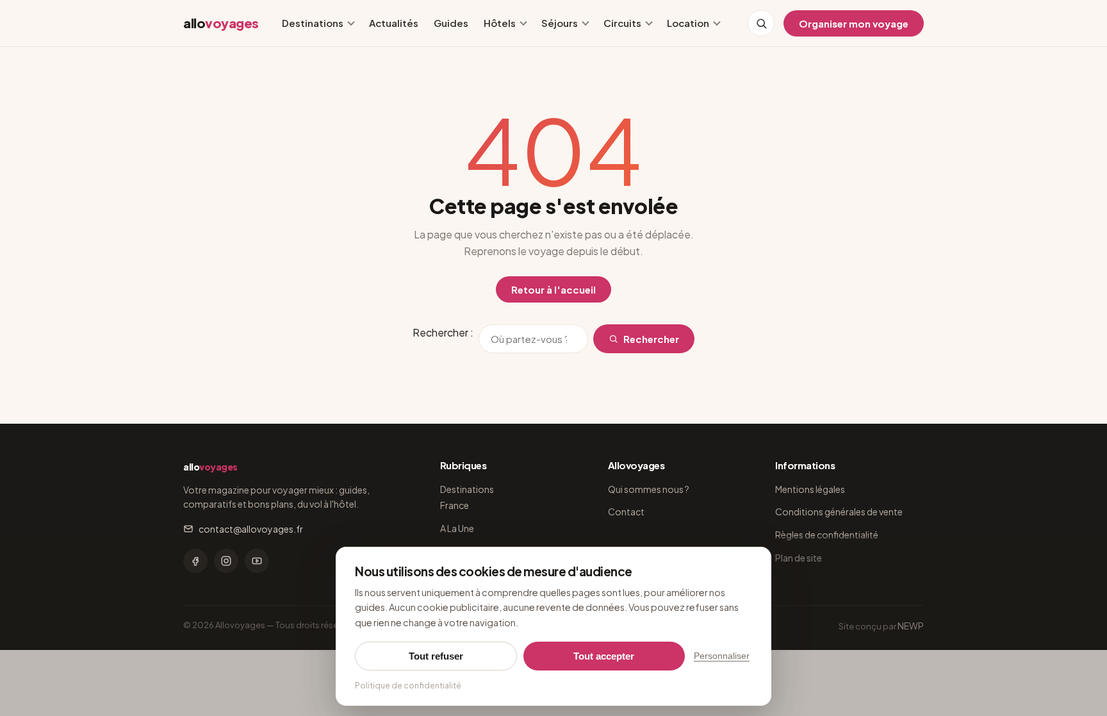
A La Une (457, 528)
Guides (451, 23)
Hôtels (500, 23)
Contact (626, 511)
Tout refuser (436, 656)
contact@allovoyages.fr (251, 529)
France (454, 505)
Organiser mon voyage (853, 23)
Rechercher (651, 339)
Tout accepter (603, 656)
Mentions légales (810, 489)
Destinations (312, 23)
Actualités (393, 23)
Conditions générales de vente (839, 511)
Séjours (559, 23)
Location (688, 23)
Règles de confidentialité (826, 534)
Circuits (622, 23)
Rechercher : (443, 332)
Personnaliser (722, 656)
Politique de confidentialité (408, 685)
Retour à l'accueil (553, 289)
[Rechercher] (761, 23)
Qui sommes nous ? (648, 489)
